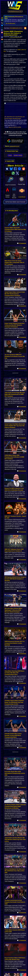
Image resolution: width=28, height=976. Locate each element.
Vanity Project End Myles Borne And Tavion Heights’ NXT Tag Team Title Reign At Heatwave (15, 425)
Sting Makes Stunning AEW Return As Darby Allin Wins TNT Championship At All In (14, 672)
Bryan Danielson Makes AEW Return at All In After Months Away (15, 958)
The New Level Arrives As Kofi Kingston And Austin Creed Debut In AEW (15, 902)
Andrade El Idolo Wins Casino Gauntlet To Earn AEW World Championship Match (13, 735)
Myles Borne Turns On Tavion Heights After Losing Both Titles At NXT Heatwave (14, 262)
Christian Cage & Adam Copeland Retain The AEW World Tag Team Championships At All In (14, 702)
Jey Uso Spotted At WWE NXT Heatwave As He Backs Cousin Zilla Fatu (15, 356)
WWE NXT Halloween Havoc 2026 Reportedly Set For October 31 (14, 550)
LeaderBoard (21, 197)
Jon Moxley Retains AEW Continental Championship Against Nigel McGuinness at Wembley (15, 806)
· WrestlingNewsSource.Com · (15, 11)
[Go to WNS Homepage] (15, 5)
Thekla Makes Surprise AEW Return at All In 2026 (15, 930)
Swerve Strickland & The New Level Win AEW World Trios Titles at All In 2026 (15, 870)
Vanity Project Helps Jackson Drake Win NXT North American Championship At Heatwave (15, 293)
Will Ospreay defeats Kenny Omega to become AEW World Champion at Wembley (15, 578)
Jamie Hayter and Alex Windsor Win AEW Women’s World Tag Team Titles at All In (15, 839)
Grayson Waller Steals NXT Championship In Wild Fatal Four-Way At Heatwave (15, 229)
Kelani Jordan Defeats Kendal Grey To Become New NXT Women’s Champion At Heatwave (14, 325)
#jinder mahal (18, 155)
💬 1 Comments (21, 716)
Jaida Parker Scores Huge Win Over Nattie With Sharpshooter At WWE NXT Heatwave (15, 394)
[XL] (18, 28)
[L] (16, 28)
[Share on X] (17, 173)
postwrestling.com (14, 146)
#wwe (10, 155)
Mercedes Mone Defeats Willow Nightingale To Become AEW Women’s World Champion (13, 610)
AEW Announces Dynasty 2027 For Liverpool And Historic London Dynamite (15, 643)
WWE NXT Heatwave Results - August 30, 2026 (15, 517)
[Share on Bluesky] (11, 169)
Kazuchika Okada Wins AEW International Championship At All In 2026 (15, 773)
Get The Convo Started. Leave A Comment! (15, 201)
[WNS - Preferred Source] (15, 141)
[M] (14, 28)
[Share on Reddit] (23, 169)
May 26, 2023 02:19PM (15, 127)
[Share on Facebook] (15, 169)
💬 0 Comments (21, 243)
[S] (13, 28)
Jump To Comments (10, 185)
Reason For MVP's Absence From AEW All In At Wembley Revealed (14, 489)
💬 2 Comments (21, 683)
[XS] (11, 28)
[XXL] (20, 28)
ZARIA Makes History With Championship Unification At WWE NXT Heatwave (14, 457)
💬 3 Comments (21, 912)
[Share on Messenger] (19, 169)
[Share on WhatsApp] (13, 173)
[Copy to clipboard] (7, 169)
